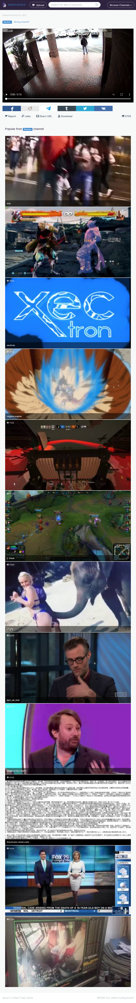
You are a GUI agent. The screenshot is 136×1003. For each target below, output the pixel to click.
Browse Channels (120, 5)
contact (15, 997)
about (5, 997)
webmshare (16, 4)
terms (30, 997)
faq (23, 997)
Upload (39, 5)
